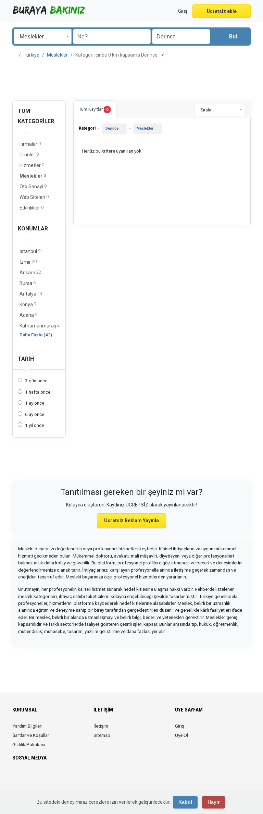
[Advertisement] (131, 79)
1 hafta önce (37, 392)
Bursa (28, 283)
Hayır (214, 802)
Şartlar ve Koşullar (30, 735)
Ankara (30, 272)
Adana (28, 315)
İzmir (28, 262)
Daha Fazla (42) (36, 334)
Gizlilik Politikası (28, 744)
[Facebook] (16, 778)
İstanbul (31, 251)
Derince (111, 128)
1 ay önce (34, 403)
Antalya (31, 294)
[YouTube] (64, 778)
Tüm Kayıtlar (93, 109)
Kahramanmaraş (40, 325)
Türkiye (31, 55)
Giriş (179, 726)
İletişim (100, 726)
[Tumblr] (74, 778)
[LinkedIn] (45, 778)
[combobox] (43, 36)
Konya (28, 304)
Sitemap (101, 735)
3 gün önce (36, 380)
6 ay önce (34, 414)
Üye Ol (181, 735)
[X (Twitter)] (26, 778)
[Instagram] (36, 778)
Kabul (185, 802)
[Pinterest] (55, 778)
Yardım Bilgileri (27, 726)
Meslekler (57, 55)
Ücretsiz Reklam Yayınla (131, 520)
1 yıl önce (34, 425)
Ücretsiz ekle (222, 11)
